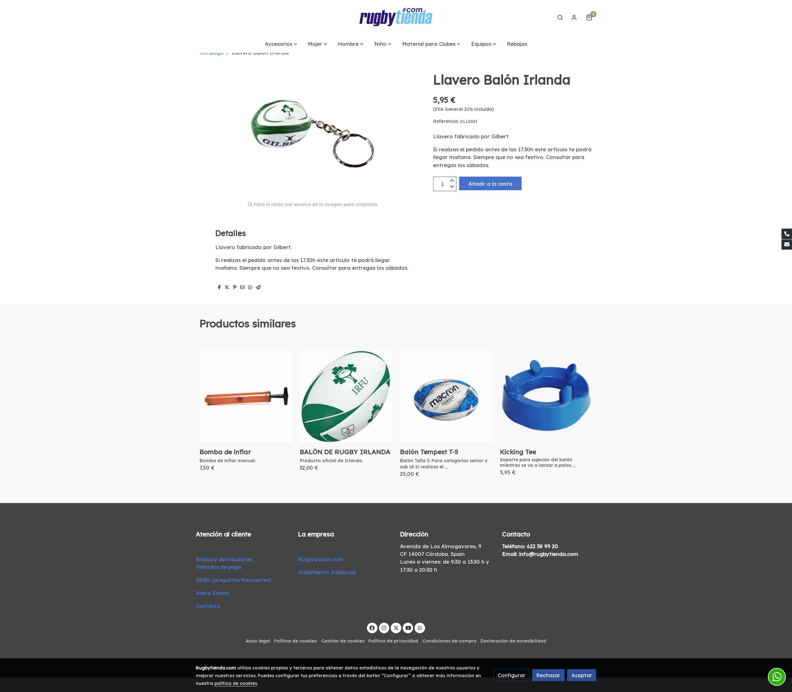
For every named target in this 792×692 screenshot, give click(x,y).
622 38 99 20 (542, 546)
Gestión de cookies (342, 641)
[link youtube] (408, 627)
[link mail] (786, 244)
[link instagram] (384, 627)
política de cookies (235, 683)
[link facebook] (372, 627)
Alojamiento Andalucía (327, 572)
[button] (281, 44)
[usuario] (574, 17)
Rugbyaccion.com (320, 559)
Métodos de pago (219, 567)
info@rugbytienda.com (548, 554)
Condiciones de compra (449, 641)
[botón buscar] (559, 17)
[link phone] (786, 234)
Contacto (208, 606)
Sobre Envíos (212, 593)
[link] (396, 17)
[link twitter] (396, 627)
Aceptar (581, 675)
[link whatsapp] (420, 627)
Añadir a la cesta (490, 183)
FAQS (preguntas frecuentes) (233, 580)
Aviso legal (258, 641)
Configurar (511, 675)
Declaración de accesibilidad (513, 641)
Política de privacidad (393, 641)
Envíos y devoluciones (224, 559)
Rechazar (548, 675)
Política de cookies (295, 641)
